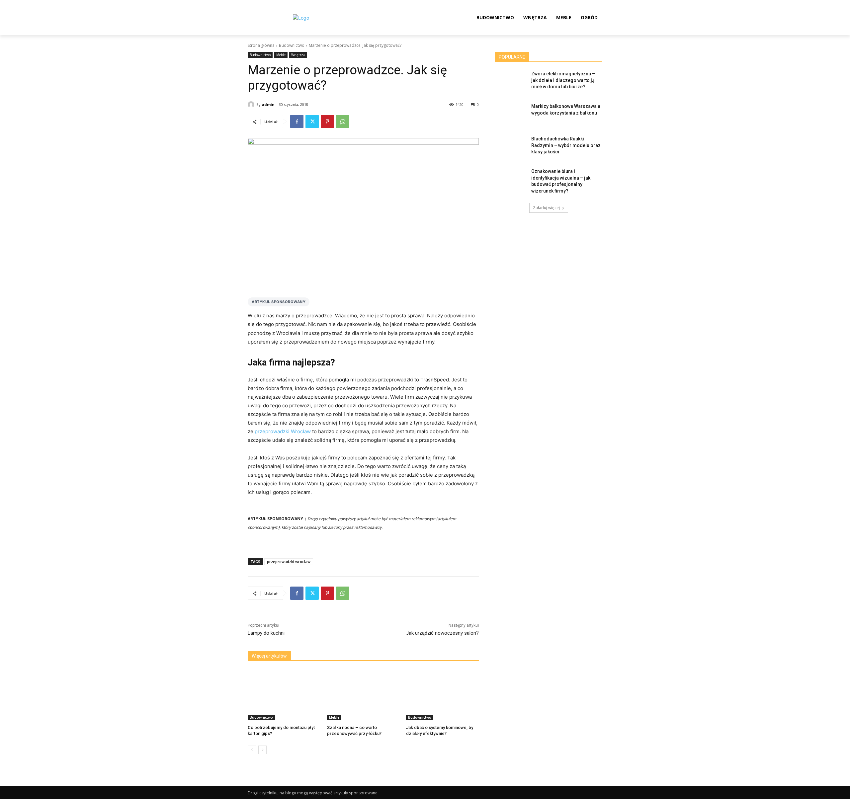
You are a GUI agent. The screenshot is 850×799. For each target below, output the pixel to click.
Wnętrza (298, 54)
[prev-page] (252, 750)
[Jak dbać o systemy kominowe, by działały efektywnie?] (442, 695)
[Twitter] (312, 121)
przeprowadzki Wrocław (283, 431)
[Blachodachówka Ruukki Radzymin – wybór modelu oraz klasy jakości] (511, 147)
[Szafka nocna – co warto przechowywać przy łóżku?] (363, 695)
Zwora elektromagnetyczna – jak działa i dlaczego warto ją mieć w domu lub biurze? (563, 80)
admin (268, 104)
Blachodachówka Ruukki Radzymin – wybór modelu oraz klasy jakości (566, 145)
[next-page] (262, 750)
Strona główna (261, 45)
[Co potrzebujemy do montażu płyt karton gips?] (284, 695)
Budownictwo (291, 45)
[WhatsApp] (342, 121)
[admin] (252, 104)
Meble (281, 54)
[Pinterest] (327, 121)
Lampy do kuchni (266, 633)
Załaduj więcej (546, 207)
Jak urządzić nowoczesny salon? (442, 633)
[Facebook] (296, 121)
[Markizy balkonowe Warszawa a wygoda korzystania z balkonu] (511, 114)
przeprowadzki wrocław (288, 561)
